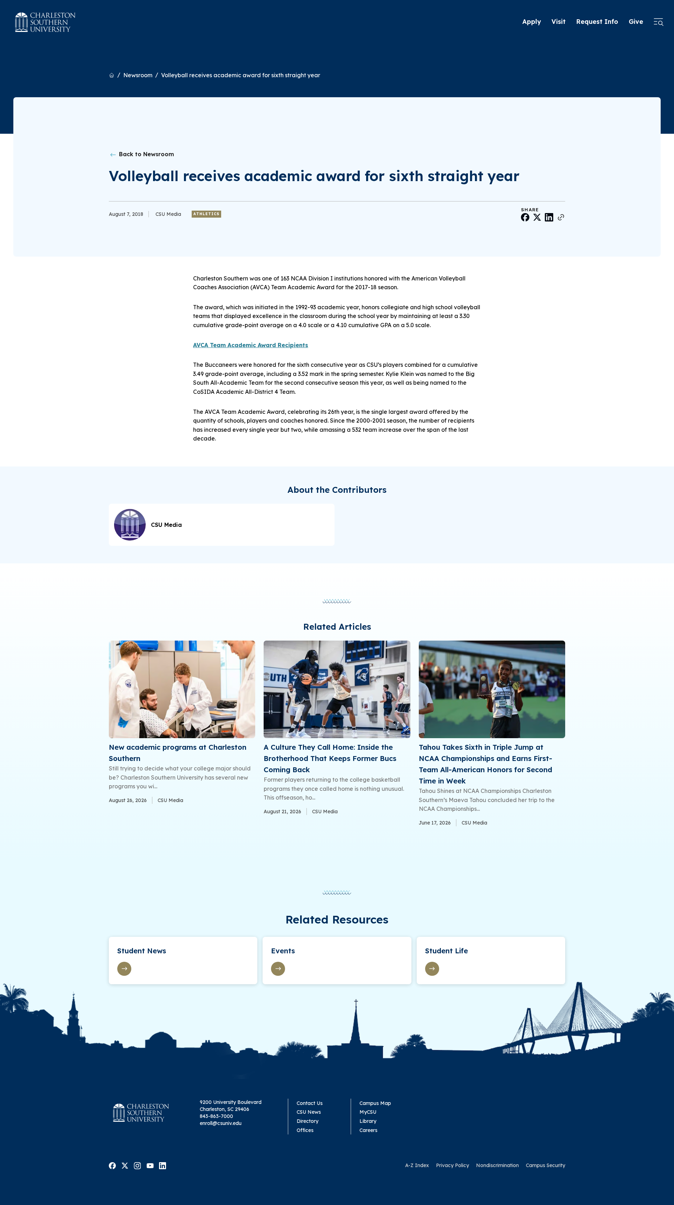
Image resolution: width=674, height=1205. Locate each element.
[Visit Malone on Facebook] (112, 1164)
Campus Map (375, 1103)
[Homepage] (45, 22)
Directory (307, 1121)
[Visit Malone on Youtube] (150, 1164)
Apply (531, 22)
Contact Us (310, 1103)
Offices (305, 1130)
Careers (368, 1130)
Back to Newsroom (145, 154)
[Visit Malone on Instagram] (137, 1164)
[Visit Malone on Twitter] (124, 1164)
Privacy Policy (452, 1165)
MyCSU (367, 1112)
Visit (558, 22)
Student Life (446, 950)
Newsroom (137, 75)
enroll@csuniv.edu (221, 1123)
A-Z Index (417, 1165)
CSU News (309, 1112)
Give (636, 22)
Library (367, 1121)
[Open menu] (658, 22)
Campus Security (545, 1165)
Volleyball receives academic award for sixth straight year (240, 75)
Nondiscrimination (497, 1165)
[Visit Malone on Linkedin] (162, 1164)
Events (283, 950)
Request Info (597, 22)
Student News (141, 950)
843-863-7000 (216, 1116)
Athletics (206, 214)
